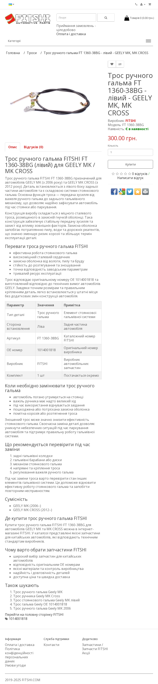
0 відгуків (140, 173)
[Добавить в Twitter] (130, 191)
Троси (32, 53)
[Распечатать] (145, 191)
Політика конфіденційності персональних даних (19, 655)
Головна (13, 53)
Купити (130, 164)
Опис (12, 147)
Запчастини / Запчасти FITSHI (95, 646)
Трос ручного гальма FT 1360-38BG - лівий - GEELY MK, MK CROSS (96, 53)
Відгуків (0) (33, 147)
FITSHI (130, 120)
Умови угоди (15, 665)
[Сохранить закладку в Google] (122, 191)
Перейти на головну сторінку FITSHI (34, 614)
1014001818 (18, 618)
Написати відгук (130, 178)
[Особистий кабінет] (142, 4)
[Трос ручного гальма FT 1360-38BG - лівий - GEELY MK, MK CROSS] (53, 99)
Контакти (51, 644)
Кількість (113, 145)
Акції (86, 653)
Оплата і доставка (71, 34)
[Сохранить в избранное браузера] (137, 191)
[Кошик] (149, 4)
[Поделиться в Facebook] (114, 191)
